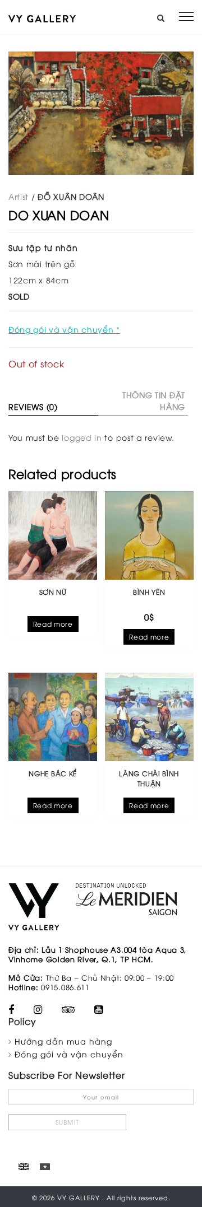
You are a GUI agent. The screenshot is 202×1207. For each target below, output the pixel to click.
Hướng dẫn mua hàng (63, 1041)
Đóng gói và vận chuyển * (64, 329)
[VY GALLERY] (42, 17)
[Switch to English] (23, 1166)
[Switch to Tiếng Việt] (45, 1166)
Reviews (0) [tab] (33, 406)
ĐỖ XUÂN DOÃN (71, 196)
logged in (82, 437)
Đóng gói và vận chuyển (69, 1053)
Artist (18, 196)
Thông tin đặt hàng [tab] (153, 400)
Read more (53, 623)
